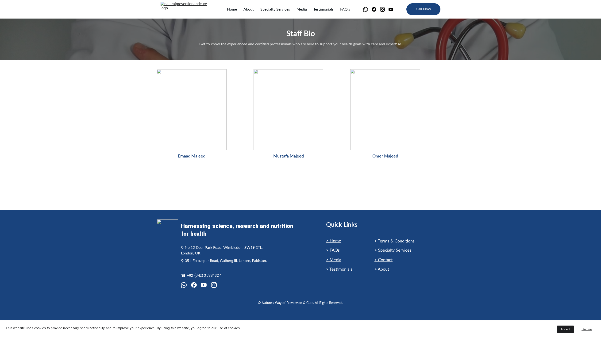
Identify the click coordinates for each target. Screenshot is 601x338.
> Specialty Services (393, 250)
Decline (587, 329)
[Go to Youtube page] (391, 9)
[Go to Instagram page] (384, 9)
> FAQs (333, 250)
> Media (333, 260)
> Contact (383, 260)
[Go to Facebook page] (376, 9)
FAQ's (345, 9)
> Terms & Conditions (394, 241)
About (248, 9)
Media (302, 9)
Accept (565, 329)
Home (232, 9)
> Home (333, 241)
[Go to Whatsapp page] (367, 9)
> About (381, 269)
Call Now (423, 9)
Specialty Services (275, 9)
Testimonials (323, 9)
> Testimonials (339, 269)
